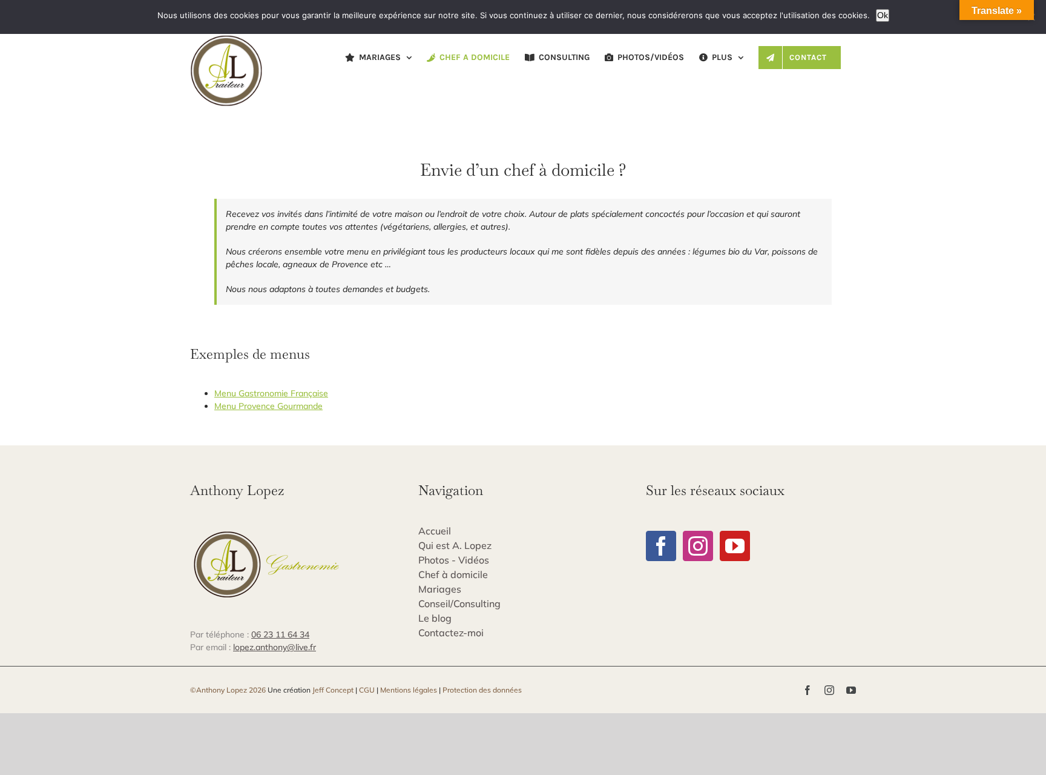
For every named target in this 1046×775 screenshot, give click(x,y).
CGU (367, 689)
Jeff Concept (333, 689)
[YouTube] (735, 546)
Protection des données (482, 689)
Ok (882, 15)
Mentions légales (408, 689)
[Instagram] (698, 546)
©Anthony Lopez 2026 (228, 689)
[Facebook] (661, 546)
